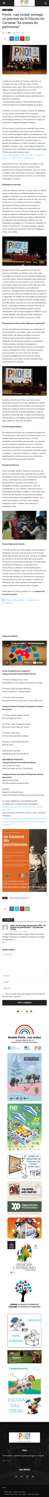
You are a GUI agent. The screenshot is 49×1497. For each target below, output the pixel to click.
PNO (9, 33)
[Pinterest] (22, 38)
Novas (4, 10)
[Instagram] (27, 1476)
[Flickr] (21, 1476)
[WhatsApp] (27, 38)
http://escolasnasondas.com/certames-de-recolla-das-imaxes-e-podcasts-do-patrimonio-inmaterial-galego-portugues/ (24, 822)
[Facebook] (11, 38)
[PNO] (3, 33)
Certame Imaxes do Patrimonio (18, 898)
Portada (10, 10)
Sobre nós (6, 1460)
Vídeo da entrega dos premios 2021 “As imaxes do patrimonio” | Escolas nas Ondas (28, 927)
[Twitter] (17, 38)
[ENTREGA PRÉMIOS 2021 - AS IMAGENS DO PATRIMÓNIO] (24, 615)
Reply (4, 942)
